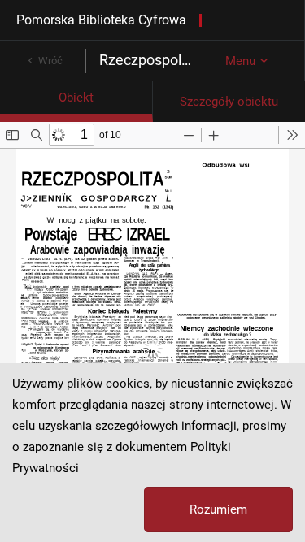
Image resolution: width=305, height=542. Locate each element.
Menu (240, 61)
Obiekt (76, 97)
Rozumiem (218, 509)
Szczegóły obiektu (229, 101)
